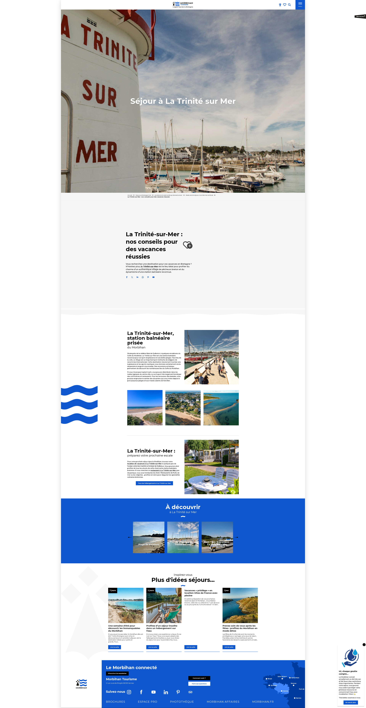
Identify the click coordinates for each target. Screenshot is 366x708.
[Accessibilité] (280, 5)
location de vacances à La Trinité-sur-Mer (144, 464)
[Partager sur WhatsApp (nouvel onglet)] (143, 277)
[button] (289, 5)
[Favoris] (285, 4)
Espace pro (147, 701)
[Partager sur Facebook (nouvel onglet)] (127, 277)
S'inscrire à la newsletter (117, 673)
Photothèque (182, 701)
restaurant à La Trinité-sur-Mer (163, 470)
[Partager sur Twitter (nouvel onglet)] (132, 277)
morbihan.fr (263, 701)
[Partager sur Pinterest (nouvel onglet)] (148, 277)
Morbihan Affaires (223, 701)
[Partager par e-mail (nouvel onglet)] (153, 277)
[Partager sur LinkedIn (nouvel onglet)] (137, 277)
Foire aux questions (199, 684)
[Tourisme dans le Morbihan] (183, 5)
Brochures (115, 701)
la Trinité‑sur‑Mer (149, 266)
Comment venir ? (199, 678)
